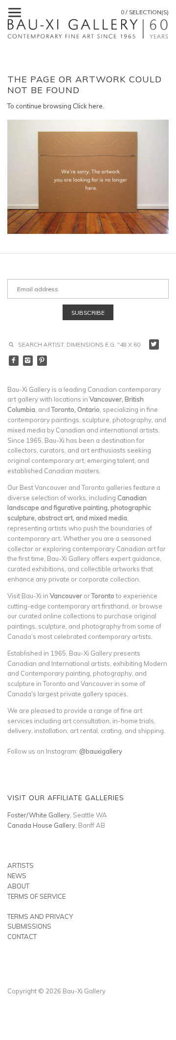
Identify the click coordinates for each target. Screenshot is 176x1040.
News (16, 876)
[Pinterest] (42, 360)
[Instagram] (28, 360)
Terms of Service (36, 896)
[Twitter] (154, 344)
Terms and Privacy (40, 916)
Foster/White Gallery (38, 815)
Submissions (29, 926)
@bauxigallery (100, 751)
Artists (20, 865)
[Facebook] (14, 360)
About (18, 886)
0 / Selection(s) (145, 12)
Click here (88, 106)
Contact (22, 936)
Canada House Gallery (41, 825)
